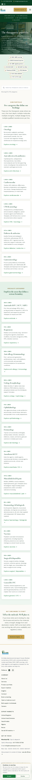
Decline (23, 776)
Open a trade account (8, 700)
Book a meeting (6, 697)
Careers (3, 706)
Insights (3, 691)
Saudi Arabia (5, 721)
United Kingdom (6, 715)
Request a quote (20, 9)
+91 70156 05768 (18, 742)
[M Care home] (2, 9)
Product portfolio (6, 685)
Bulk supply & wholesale (8, 703)
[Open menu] (30, 10)
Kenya (3, 727)
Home (3, 28)
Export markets (6, 688)
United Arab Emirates (8, 718)
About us (4, 678)
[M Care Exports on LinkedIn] (2, 4)
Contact (4, 694)
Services (4, 682)
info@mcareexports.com (13, 746)
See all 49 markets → (7, 730)
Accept (9, 776)
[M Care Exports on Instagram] (4, 4)
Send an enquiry (16, 637)
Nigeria (3, 724)
